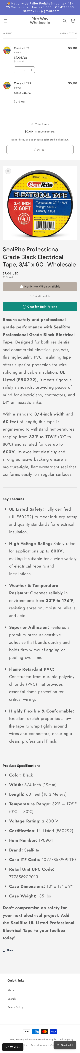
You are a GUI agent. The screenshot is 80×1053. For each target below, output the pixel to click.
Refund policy (66, 1039)
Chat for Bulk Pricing (42, 307)
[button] (5, 21)
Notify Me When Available (42, 287)
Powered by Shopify (46, 1039)
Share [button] (10, 950)
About (11, 990)
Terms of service (39, 1045)
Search (11, 999)
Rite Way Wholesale (26, 1039)
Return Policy (15, 1007)
